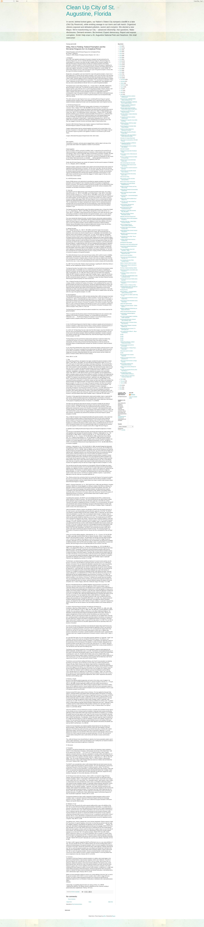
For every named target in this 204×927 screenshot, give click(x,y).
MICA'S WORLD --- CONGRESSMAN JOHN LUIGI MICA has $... (128, 292)
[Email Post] (82, 891)
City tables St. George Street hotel (127, 138)
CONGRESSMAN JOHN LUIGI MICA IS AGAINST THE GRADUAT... (128, 287)
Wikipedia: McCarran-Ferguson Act (127, 216)
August (122, 86)
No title (121, 334)
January (122, 382)
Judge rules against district (126, 303)
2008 (120, 385)
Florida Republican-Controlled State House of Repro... (128, 127)
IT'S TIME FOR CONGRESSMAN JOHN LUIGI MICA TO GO (128, 276)
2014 (120, 68)
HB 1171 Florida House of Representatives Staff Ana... (126, 225)
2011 (120, 74)
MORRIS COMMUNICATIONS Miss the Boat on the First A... (128, 309)
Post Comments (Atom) (77, 904)
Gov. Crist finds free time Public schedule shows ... (127, 261)
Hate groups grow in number (126, 350)
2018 (120, 61)
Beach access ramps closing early (127, 181)
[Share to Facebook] (89, 892)
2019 (120, 59)
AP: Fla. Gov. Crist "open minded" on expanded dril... (128, 202)
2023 (120, 51)
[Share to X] (88, 892)
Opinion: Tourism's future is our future (128, 263)
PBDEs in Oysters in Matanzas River (128, 284)
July (121, 88)
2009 (120, 77)
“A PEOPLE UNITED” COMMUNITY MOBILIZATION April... (128, 105)
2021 (120, 55)
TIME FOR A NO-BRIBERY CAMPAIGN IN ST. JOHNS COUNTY (128, 102)
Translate (123, 430)
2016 (120, 64)
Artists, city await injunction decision (128, 311)
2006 (120, 389)
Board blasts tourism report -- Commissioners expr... (126, 208)
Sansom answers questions (126, 255)
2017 (120, 63)
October (122, 83)
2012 (120, 72)
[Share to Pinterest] (91, 892)
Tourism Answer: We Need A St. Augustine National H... (127, 205)
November (122, 81)
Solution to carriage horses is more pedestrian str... (127, 358)
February (122, 381)
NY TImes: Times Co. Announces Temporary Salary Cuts (127, 376)
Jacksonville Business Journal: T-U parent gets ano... (127, 329)
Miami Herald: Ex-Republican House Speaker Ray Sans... (128, 253)
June (121, 90)
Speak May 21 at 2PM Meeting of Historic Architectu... (127, 112)
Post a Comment (71, 899)
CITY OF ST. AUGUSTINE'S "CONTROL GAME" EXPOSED (128, 317)
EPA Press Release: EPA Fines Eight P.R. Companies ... (128, 124)
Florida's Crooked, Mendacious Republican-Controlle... (127, 129)
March (121, 379)
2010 (120, 76)
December (122, 79)
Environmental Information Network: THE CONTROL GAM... (128, 320)
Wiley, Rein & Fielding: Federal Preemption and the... (127, 214)
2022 (120, 53)
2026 (120, 46)
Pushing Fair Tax (124, 289)
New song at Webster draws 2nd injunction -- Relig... (127, 250)
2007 (120, 387)
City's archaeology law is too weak (127, 162)
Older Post (110, 901)
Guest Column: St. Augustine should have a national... (128, 171)
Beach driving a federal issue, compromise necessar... (126, 364)
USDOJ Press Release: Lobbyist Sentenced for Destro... (127, 342)
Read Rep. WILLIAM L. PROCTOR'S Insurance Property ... (128, 222)
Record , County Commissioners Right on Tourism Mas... (128, 157)
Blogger (113, 916)
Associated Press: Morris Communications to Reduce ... (127, 373)
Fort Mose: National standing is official (128, 268)
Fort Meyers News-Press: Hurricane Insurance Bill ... (128, 228)
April (121, 94)
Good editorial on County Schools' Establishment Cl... (127, 184)
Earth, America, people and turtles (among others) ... (127, 179)
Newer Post (69, 901)
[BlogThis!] (86, 892)
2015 (120, 66)
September (123, 85)
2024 (120, 49)
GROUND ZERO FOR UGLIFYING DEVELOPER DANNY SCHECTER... (128, 108)
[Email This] (85, 892)
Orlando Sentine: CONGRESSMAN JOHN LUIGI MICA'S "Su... (128, 99)
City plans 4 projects (124, 149)
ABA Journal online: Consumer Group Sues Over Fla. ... (128, 323)
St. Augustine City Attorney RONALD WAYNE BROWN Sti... (128, 143)
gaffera (104, 916)
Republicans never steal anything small (128, 244)
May (121, 92)
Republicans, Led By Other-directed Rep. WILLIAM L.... (128, 211)
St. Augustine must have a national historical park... (127, 96)
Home (90, 901)
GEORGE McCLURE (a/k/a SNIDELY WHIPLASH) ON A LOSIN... (128, 136)
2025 (120, 48)
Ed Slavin (133, 394)
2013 (120, 70)
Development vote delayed (126, 242)
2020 (120, 57)
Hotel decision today (124, 176)
